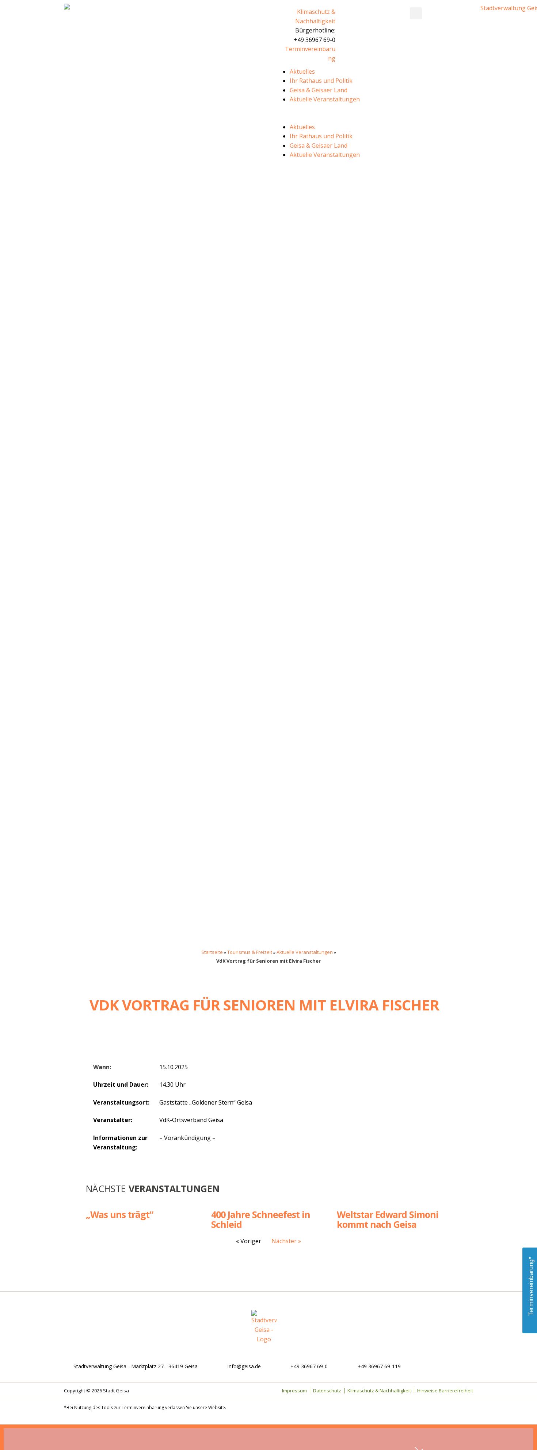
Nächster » (286, 1241)
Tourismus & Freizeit (249, 952)
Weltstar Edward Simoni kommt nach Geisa (387, 1219)
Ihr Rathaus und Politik (321, 81)
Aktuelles (302, 71)
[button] (416, 13)
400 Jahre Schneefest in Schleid (260, 1219)
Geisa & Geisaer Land (318, 90)
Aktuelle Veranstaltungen (325, 99)
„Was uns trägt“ (119, 1214)
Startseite (212, 952)
